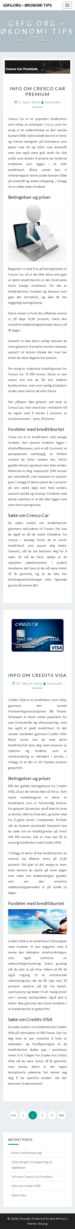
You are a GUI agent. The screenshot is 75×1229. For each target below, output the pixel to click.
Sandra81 (53, 102)
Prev (13, 1115)
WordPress (58, 1218)
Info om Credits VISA (37, 675)
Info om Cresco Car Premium (37, 91)
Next (61, 1115)
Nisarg (43, 1223)
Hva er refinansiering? (26, 1153)
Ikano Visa (18, 1195)
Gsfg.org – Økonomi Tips (27, 5)
